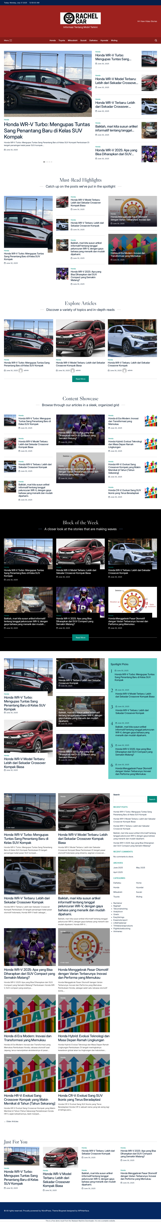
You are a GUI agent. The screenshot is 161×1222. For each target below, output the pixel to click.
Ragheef (117, 906)
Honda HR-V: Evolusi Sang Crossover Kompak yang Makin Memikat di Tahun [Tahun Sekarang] (124, 468)
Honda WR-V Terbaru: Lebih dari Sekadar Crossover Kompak (115, 107)
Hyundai (104, 40)
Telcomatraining (120, 908)
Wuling (114, 40)
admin (26, 370)
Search (116, 794)
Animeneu (117, 931)
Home (138, 883)
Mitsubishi (72, 40)
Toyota (62, 40)
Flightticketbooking (121, 928)
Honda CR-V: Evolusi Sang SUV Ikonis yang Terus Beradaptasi (124, 491)
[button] (44, 161)
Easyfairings (118, 917)
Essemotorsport (120, 920)
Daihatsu (93, 40)
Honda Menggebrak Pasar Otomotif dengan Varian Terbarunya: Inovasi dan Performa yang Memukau (130, 219)
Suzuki (83, 40)
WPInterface (83, 1210)
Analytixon (118, 911)
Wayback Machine (78, 1221)
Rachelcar (117, 903)
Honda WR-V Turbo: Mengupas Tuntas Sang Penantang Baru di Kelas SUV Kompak (47, 130)
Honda (53, 40)
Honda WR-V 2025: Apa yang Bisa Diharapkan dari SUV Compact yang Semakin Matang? (116, 156)
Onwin (116, 914)
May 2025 (140, 867)
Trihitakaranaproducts (123, 926)
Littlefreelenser (119, 923)
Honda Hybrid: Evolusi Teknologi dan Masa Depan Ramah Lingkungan (125, 444)
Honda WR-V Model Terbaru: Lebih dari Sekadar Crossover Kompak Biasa (116, 83)
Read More (80, 379)
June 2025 (118, 867)
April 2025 (118, 872)
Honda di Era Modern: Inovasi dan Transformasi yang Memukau (128, 254)
